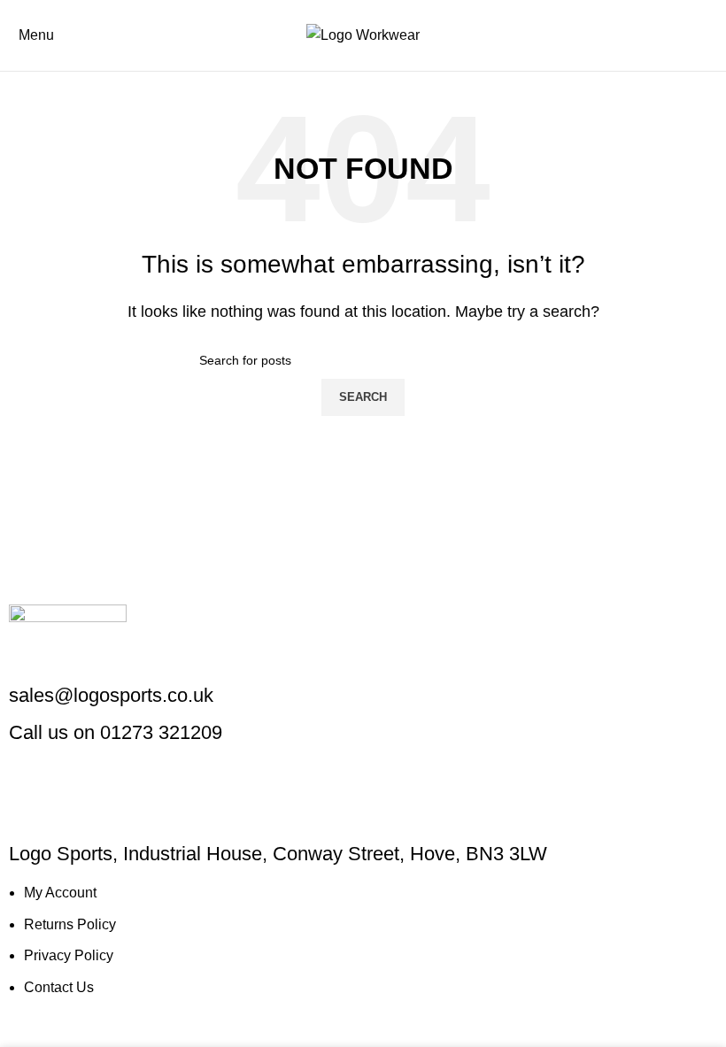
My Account (60, 892)
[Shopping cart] (712, 34)
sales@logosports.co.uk (111, 695)
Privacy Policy (68, 955)
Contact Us (59, 987)
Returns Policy (70, 924)
